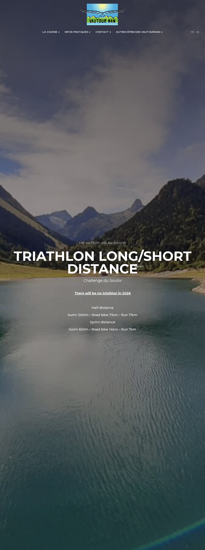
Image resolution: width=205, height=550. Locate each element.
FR (192, 32)
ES (198, 32)
